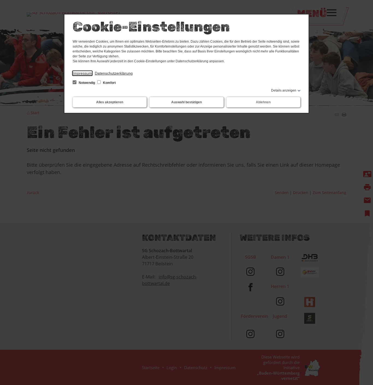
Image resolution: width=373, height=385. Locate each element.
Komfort (109, 83)
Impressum (82, 73)
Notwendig (87, 83)
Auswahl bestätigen (186, 102)
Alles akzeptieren (109, 102)
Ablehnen (263, 102)
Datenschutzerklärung (114, 73)
